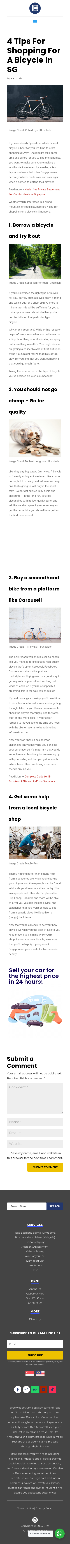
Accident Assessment (35, 1246)
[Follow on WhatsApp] (35, 1389)
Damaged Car (35, 1260)
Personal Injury (35, 1242)
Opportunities (35, 1293)
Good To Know (35, 1298)
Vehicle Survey (35, 1251)
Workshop (35, 1265)
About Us (35, 1289)
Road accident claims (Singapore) (35, 1232)
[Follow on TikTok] (52, 1389)
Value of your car (35, 1256)
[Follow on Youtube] (43, 1389)
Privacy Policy (53, 1362)
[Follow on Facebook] (17, 1389)
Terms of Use (25, 1508)
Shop (35, 1270)
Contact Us (35, 1303)
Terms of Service (32, 1364)
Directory (35, 1319)
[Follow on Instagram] (26, 1389)
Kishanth (16, 78)
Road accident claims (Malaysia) (35, 1237)
